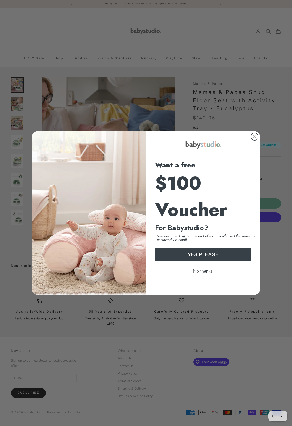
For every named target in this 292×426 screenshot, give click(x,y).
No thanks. (203, 271)
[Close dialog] (254, 136)
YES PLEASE (203, 254)
